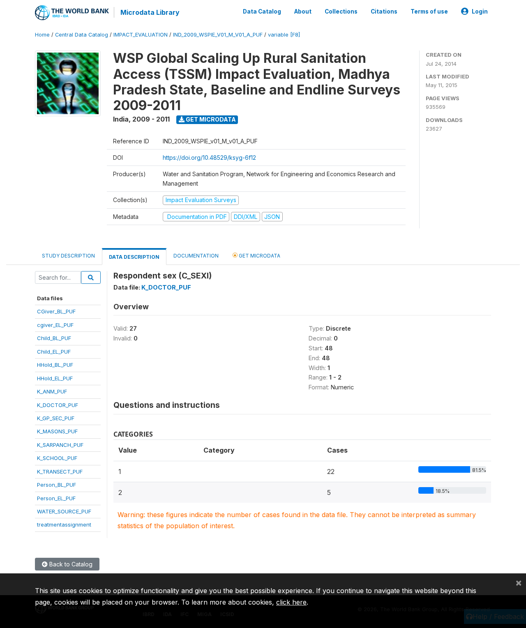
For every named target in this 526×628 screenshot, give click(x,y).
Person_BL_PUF (56, 484)
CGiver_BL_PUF (56, 311)
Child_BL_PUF (54, 338)
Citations (384, 11)
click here (291, 602)
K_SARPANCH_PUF (60, 445)
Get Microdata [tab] (259, 256)
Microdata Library (150, 12)
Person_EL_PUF (56, 498)
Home (42, 35)
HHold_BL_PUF (55, 364)
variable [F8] (284, 35)
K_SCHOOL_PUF (57, 458)
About (302, 11)
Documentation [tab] (196, 256)
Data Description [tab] (134, 257)
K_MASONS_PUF (57, 431)
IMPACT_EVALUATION (140, 35)
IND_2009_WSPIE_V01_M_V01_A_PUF (218, 35)
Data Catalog (262, 11)
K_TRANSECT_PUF (60, 471)
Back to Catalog (70, 564)
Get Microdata (210, 119)
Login (480, 11)
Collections (341, 11)
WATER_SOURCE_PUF (64, 511)
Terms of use (429, 11)
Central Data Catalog (81, 35)
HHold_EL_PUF (55, 378)
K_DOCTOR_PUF (57, 405)
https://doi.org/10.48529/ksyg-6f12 (209, 157)
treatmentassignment (64, 524)
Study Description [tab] (68, 256)
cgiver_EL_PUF (55, 325)
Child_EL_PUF (54, 351)
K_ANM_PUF (52, 391)
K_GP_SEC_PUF (55, 418)
